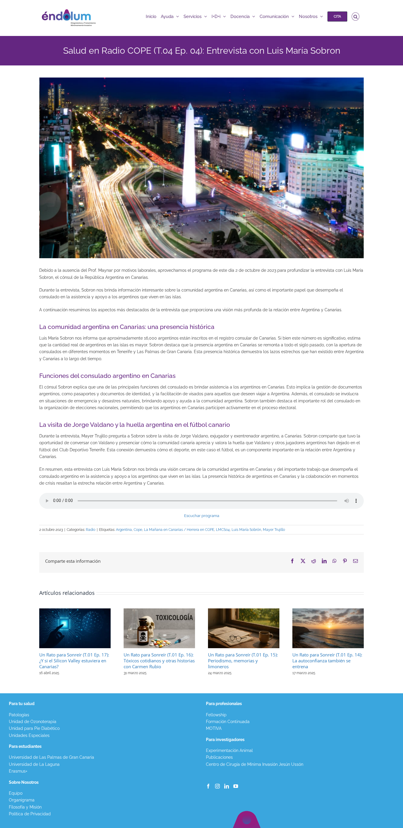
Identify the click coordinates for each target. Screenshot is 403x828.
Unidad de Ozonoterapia (32, 721)
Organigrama (22, 800)
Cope (138, 530)
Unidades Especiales (29, 735)
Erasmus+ (18, 771)
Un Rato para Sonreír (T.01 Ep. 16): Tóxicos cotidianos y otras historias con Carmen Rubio (159, 660)
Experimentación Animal (229, 750)
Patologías (19, 714)
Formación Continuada (228, 721)
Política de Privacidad (30, 813)
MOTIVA (214, 728)
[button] (356, 16)
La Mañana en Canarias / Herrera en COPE (179, 530)
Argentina (124, 530)
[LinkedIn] (226, 786)
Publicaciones (219, 757)
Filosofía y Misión (25, 807)
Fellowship (216, 714)
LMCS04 (223, 530)
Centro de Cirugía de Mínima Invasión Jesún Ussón (254, 764)
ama (215, 515)
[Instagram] (217, 786)
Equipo (15, 793)
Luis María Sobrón (246, 530)
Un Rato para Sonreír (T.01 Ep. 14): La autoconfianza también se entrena (327, 660)
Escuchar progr (198, 515)
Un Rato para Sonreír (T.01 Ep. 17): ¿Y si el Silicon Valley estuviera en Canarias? (74, 660)
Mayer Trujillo (274, 530)
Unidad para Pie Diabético (34, 728)
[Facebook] (208, 786)
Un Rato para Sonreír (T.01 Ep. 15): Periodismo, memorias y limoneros (243, 660)
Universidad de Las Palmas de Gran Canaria (51, 757)
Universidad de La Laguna (34, 764)
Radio (90, 530)
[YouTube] (235, 786)
